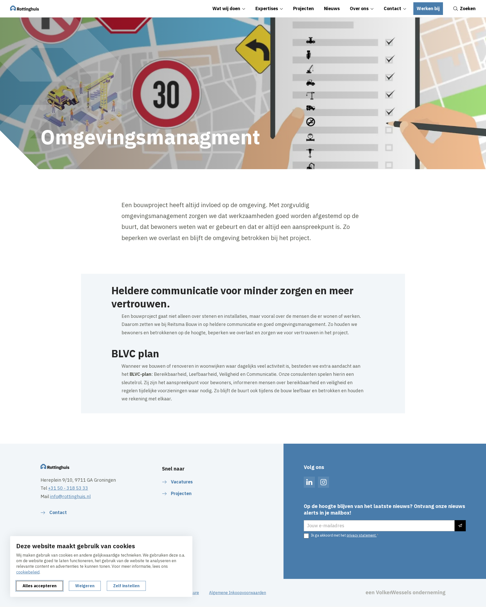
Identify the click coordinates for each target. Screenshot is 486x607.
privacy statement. (362, 535)
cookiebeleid (27, 572)
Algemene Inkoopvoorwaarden (237, 592)
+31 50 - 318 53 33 (68, 488)
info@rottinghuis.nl (70, 496)
